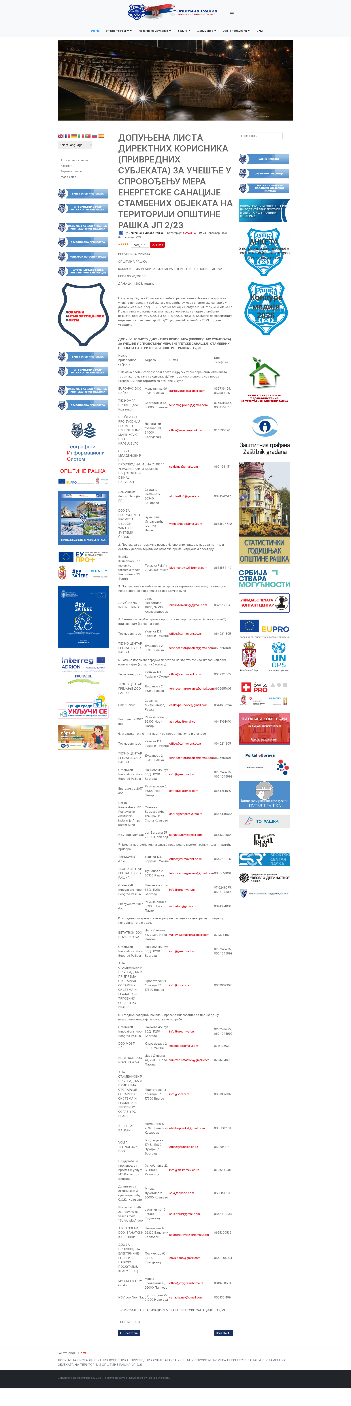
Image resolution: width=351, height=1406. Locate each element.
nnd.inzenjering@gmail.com (188, 605)
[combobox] (261, 135)
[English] (61, 136)
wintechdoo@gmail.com (185, 524)
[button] (232, 12)
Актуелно (189, 232)
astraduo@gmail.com (183, 906)
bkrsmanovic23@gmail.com (188, 567)
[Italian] (81, 136)
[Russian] (94, 136)
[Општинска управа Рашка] (121, 232)
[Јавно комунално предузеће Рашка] (264, 893)
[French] (67, 136)
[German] (74, 136)
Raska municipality (158, 1377)
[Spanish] (101, 136)
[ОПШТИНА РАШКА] (172, 12)
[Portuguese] (88, 136)
